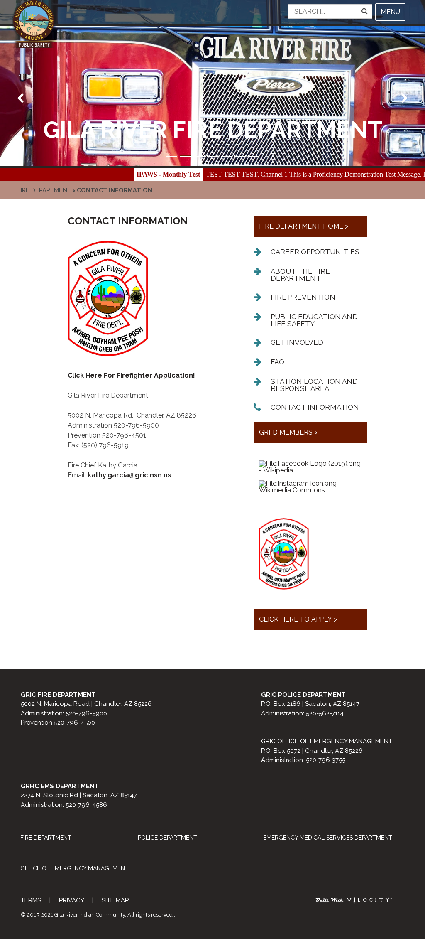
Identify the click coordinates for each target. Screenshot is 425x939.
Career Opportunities (315, 252)
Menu (390, 12)
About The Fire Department (300, 275)
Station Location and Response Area (314, 385)
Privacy (71, 900)
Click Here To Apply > (298, 619)
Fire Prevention (303, 297)
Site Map (115, 900)
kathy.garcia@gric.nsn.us (129, 475)
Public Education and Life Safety (314, 320)
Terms (31, 900)
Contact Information (315, 407)
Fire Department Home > (303, 226)
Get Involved (297, 342)
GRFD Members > (288, 432)
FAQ (277, 362)
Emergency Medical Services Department (327, 837)
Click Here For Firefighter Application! (131, 375)
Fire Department (44, 190)
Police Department (167, 837)
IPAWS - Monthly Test (137, 174)
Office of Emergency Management (74, 868)
